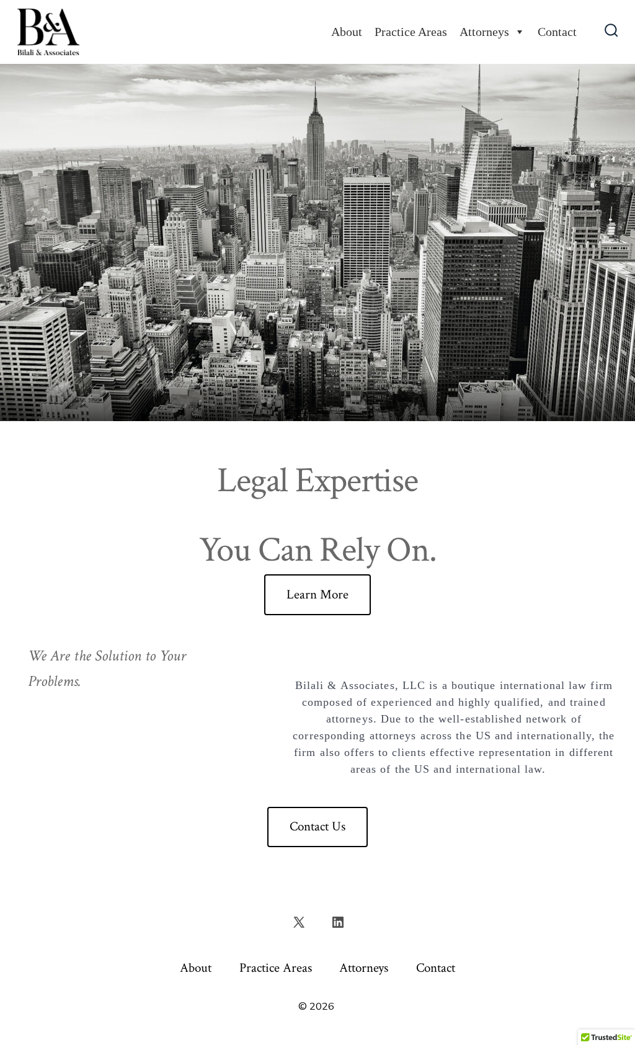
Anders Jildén (314, 410)
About (346, 31)
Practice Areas (411, 31)
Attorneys (484, 31)
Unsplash (345, 410)
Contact (557, 31)
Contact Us (317, 826)
